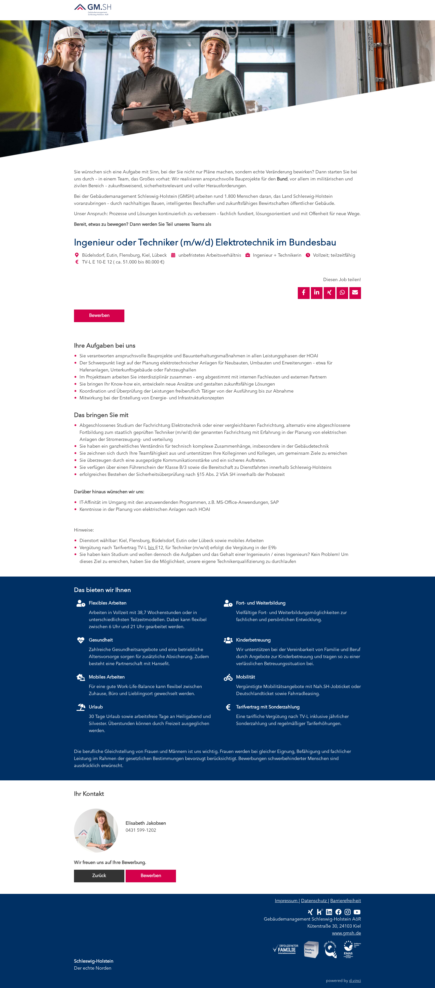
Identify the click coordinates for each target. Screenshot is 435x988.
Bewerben (99, 315)
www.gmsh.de (346, 933)
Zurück (99, 875)
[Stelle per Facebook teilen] (303, 293)
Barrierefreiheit (345, 901)
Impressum (287, 901)
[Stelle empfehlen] (355, 293)
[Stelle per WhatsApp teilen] (342, 293)
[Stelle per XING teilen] (329, 293)
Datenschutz (314, 901)
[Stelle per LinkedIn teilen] (316, 293)
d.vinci (355, 981)
